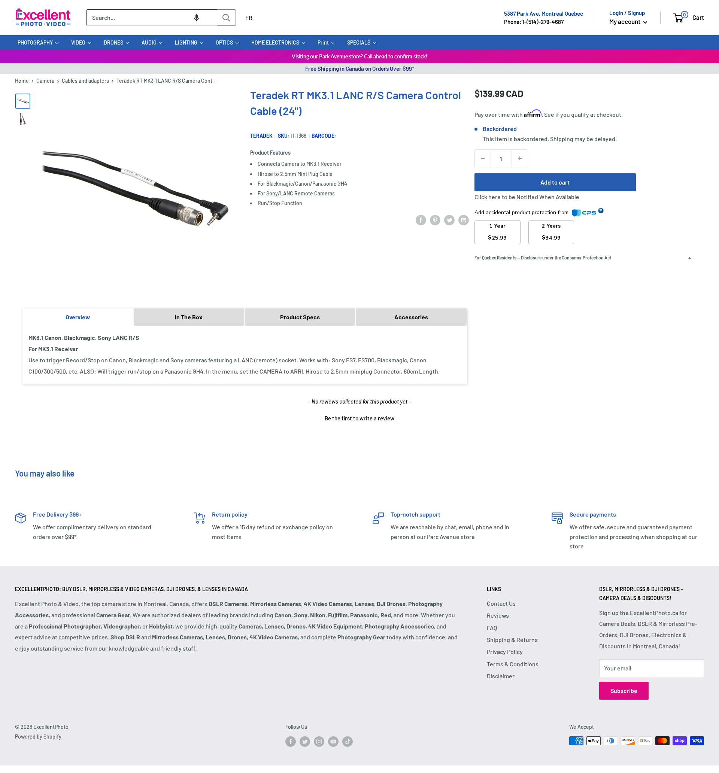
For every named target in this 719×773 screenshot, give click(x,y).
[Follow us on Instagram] (319, 741)
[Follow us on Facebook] (290, 741)
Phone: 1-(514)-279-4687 (534, 21)
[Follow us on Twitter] (305, 741)
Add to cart (555, 182)
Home (22, 80)
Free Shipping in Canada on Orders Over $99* (359, 68)
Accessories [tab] (411, 316)
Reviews (498, 615)
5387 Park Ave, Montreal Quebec (543, 13)
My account (625, 21)
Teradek (261, 136)
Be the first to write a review (359, 418)
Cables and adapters (85, 80)
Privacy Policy (505, 651)
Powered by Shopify (38, 736)
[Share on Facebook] (421, 219)
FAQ (492, 627)
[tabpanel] (244, 354)
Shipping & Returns (512, 639)
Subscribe (623, 690)
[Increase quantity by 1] (520, 158)
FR (248, 17)
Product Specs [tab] (300, 316)
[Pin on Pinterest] (435, 219)
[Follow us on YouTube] (333, 741)
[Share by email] (463, 219)
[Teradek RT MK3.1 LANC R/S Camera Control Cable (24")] (22, 101)
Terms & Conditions (513, 663)
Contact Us (501, 603)
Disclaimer (501, 675)
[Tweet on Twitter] (449, 219)
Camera (45, 80)
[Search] (226, 17)
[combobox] (151, 17)
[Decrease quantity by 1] (483, 158)
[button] (196, 17)
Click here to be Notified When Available (526, 196)
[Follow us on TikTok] (347, 741)
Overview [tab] (78, 316)
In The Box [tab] (189, 316)
